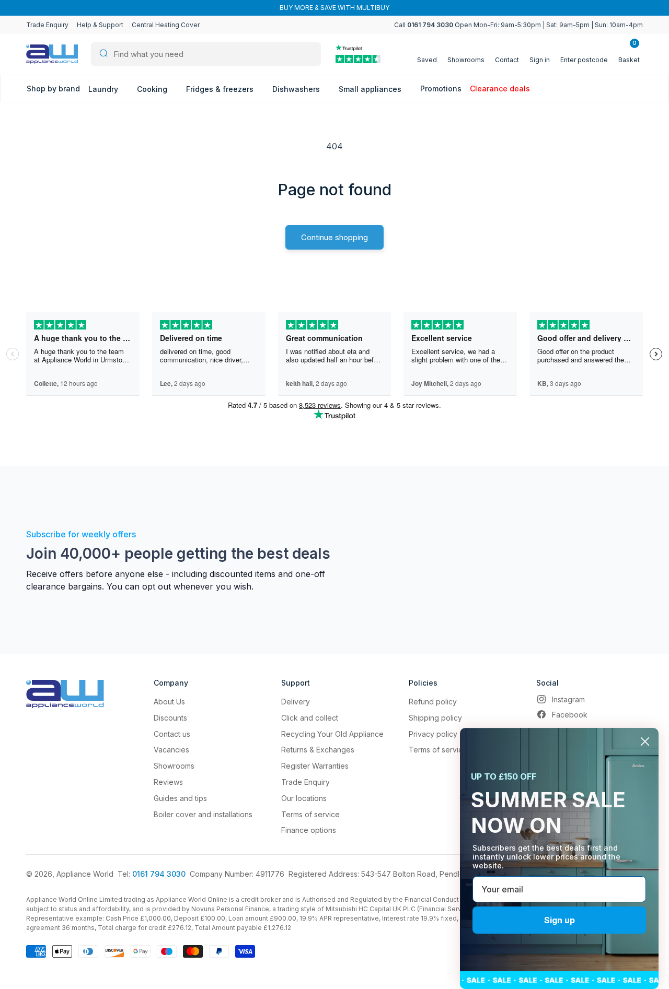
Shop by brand (53, 88)
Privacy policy (433, 733)
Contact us (172, 733)
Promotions (441, 88)
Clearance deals (500, 88)
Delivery (295, 701)
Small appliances (371, 89)
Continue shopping (334, 237)
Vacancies (171, 749)
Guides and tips (180, 798)
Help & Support (100, 25)
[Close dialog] (645, 741)
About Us (169, 701)
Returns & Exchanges (317, 749)
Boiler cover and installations (203, 814)
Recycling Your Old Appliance (332, 733)
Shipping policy (435, 717)
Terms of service (310, 814)
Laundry (104, 89)
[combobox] (206, 54)
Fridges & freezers (221, 89)
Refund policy (433, 701)
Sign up (559, 920)
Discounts (170, 717)
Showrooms (174, 765)
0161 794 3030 (159, 873)
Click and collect (309, 717)
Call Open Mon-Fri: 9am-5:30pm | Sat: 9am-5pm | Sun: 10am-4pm (518, 25)
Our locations (304, 798)
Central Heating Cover (166, 25)
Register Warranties (315, 765)
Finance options (308, 830)
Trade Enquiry (47, 25)
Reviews (168, 782)
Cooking (153, 89)
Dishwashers (297, 89)
